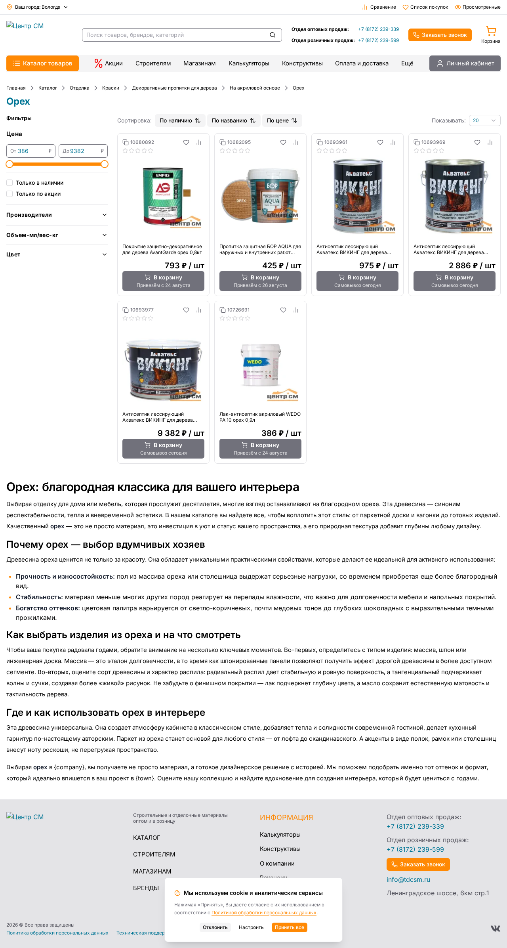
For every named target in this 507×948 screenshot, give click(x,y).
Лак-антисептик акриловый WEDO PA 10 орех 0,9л (260, 417)
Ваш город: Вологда (38, 7)
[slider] (9, 164)
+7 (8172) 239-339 (378, 29)
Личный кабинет (470, 63)
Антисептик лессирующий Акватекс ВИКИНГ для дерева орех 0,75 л (351, 249)
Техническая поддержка (145, 933)
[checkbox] (9, 183)
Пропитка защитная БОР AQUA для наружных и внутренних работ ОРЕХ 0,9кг (260, 249)
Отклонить (215, 927)
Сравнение (383, 7)
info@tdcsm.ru (408, 879)
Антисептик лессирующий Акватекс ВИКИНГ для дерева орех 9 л (157, 417)
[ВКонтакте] (495, 928)
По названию (229, 120)
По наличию (176, 120)
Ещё (407, 63)
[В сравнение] (198, 142)
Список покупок (429, 7)
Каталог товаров (47, 63)
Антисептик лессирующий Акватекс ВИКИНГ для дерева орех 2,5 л (449, 249)
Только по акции (38, 193)
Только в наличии (39, 182)
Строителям (153, 63)
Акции (114, 63)
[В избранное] (186, 142)
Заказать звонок (444, 34)
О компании (277, 863)
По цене (278, 120)
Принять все (289, 927)
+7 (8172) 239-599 (378, 40)
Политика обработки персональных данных (57, 933)
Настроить (251, 927)
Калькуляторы (249, 63)
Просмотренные (482, 7)
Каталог (146, 837)
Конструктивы (302, 63)
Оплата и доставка (362, 63)
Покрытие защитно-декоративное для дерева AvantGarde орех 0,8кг (162, 249)
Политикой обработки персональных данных (264, 913)
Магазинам (199, 63)
